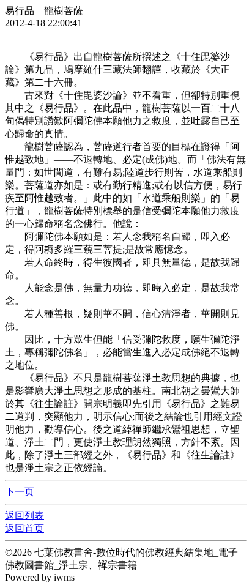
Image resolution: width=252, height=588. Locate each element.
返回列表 (24, 515)
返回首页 (24, 528)
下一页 (19, 491)
